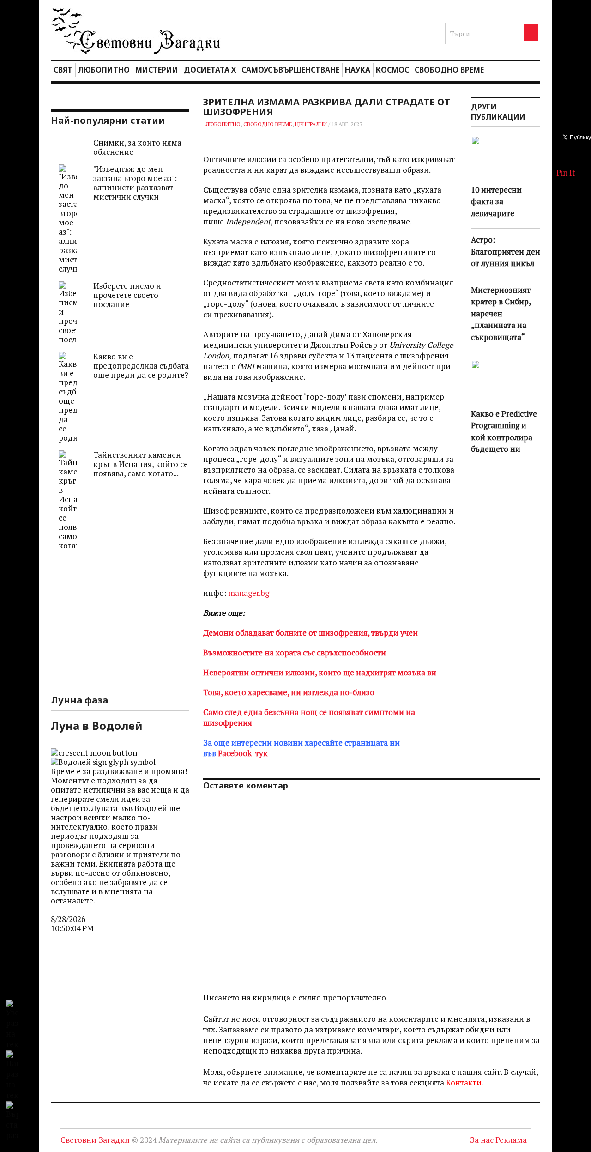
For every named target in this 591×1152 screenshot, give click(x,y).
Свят (63, 70)
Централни (311, 124)
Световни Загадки (95, 1139)
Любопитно (104, 70)
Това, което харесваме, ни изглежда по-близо (288, 692)
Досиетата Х (210, 70)
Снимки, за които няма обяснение (137, 147)
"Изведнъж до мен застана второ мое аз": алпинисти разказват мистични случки (135, 183)
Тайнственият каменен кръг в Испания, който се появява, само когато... (140, 464)
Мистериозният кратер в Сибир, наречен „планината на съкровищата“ (501, 313)
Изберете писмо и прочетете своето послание (127, 294)
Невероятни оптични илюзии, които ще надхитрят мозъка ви (319, 672)
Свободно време (449, 70)
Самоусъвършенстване (290, 70)
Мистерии (156, 70)
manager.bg (247, 593)
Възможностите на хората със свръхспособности (294, 652)
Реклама (511, 1139)
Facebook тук (243, 753)
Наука (357, 70)
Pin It (565, 172)
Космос (392, 70)
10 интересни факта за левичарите (496, 201)
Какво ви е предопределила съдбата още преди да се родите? (141, 365)
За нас (482, 1139)
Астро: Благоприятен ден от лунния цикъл (505, 251)
